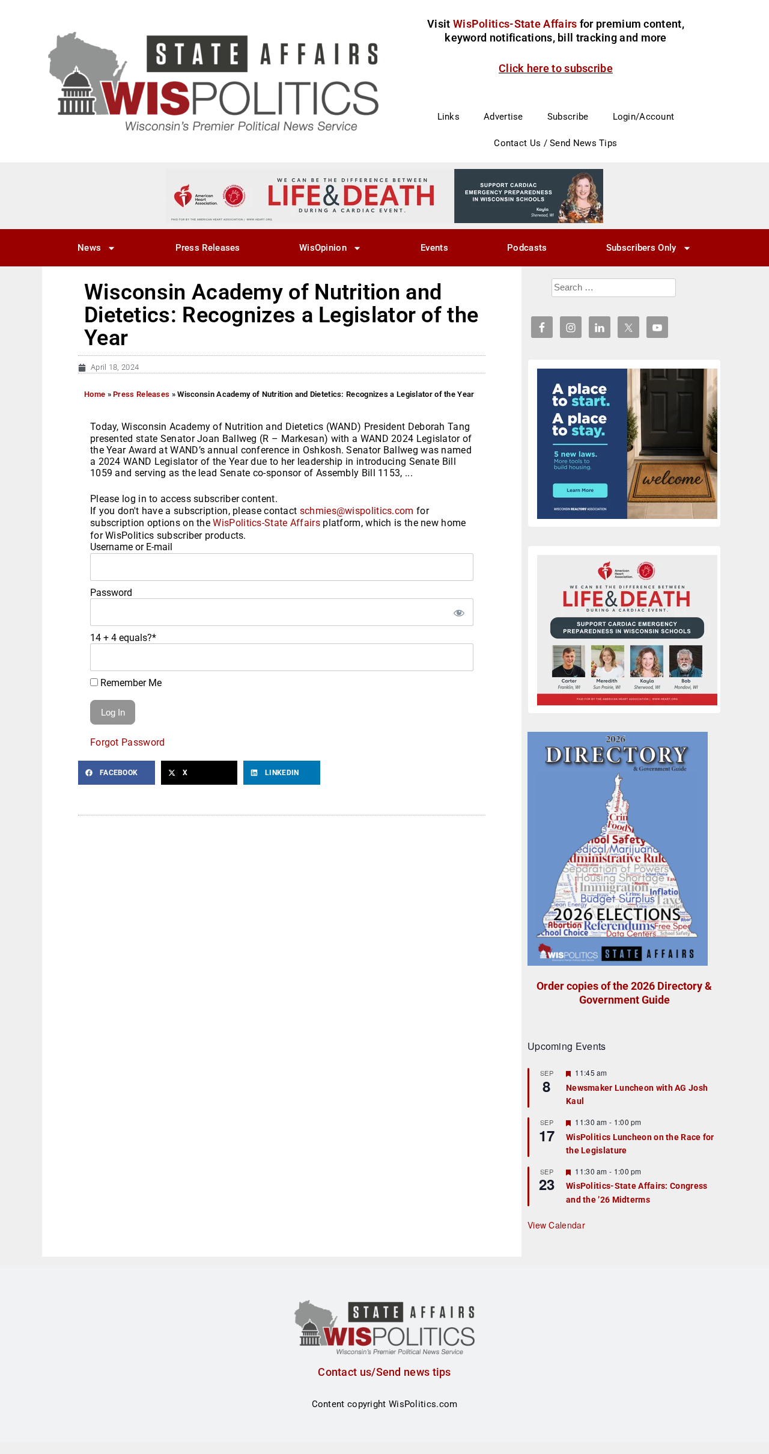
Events (434, 247)
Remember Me (130, 683)
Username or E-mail (131, 547)
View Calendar (556, 1225)
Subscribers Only (641, 247)
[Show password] (458, 612)
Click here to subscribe (556, 68)
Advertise (503, 116)
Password (111, 592)
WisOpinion (323, 247)
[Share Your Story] (627, 630)
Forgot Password (127, 742)
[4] (384, 195)
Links (448, 116)
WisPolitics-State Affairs (266, 523)
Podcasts (527, 247)
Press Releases (207, 247)
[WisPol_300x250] (627, 444)
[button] (116, 773)
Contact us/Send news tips (384, 1372)
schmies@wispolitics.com (357, 511)
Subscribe (568, 116)
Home (94, 394)
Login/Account (644, 116)
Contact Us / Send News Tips (555, 143)
